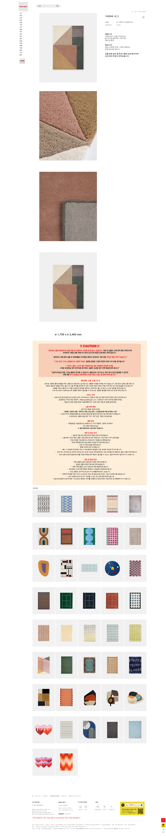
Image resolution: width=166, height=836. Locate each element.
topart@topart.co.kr (82, 828)
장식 (21, 36)
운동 (21, 22)
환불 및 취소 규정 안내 (75, 796)
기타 (21, 52)
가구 (21, 13)
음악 (21, 50)
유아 (21, 31)
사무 (21, 27)
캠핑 (21, 29)
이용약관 (45, 796)
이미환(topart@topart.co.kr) (61, 828)
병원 (21, 41)
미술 (21, 48)
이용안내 (64, 796)
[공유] (143, 17)
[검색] (57, 6)
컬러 (136, 11)
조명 (21, 20)
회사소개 (38, 796)
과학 (21, 43)
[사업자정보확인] (105, 824)
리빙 (21, 34)
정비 (21, 38)
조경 (21, 15)
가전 (21, 24)
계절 (21, 45)
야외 (21, 17)
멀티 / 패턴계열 (142, 11)
